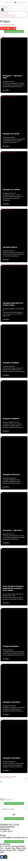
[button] (15, 2)
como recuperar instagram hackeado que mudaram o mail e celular (13, 588)
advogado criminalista (11, 758)
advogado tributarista (11, 474)
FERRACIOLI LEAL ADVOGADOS (9, 825)
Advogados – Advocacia (12, 530)
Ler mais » (6, 90)
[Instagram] (5, 857)
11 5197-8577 (6, 831)
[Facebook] (2, 857)
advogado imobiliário (11, 363)
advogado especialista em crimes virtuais (13, 304)
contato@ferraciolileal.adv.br (14, 837)
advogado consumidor (11, 702)
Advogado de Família (11, 134)
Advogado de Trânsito (11, 190)
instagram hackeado (11, 646)
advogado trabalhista (11, 419)
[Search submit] (2, 9)
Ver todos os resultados (8, 15)
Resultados (5, 12)
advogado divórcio (10, 247)
